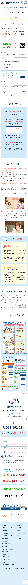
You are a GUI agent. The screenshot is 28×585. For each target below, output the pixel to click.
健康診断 (19, 525)
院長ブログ (5, 557)
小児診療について (7, 535)
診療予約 (19, 535)
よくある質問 (6, 559)
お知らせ (5, 554)
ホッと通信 (5, 551)
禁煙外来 (5, 541)
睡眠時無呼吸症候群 (8, 549)
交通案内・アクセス (21, 533)
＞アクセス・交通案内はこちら (14, 416)
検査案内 (19, 530)
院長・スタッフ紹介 (8, 527)
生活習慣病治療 (7, 538)
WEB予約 (5, 562)
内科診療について (7, 533)
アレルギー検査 (7, 543)
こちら (23, 307)
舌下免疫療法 (6, 546)
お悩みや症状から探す (8, 564)
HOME (4, 525)
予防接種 (19, 527)
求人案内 (19, 538)
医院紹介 (5, 530)
